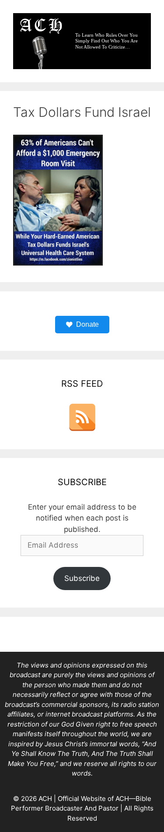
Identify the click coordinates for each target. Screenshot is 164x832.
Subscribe (82, 578)
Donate (87, 324)
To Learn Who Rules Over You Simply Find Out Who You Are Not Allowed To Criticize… (106, 40)
